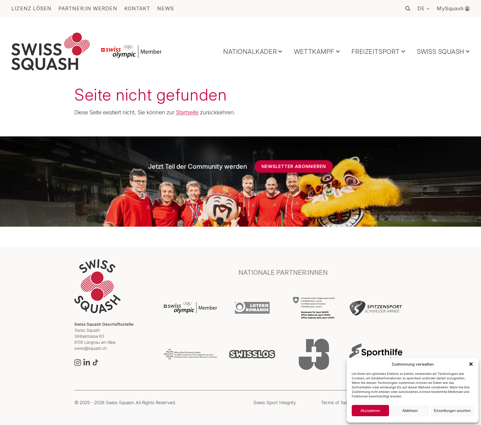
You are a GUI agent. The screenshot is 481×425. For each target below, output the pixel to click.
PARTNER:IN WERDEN (87, 8)
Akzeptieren (370, 410)
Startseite (187, 112)
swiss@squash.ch (90, 348)
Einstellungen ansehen (452, 410)
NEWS (165, 8)
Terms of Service (338, 402)
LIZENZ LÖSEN (31, 8)
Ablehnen (410, 410)
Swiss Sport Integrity (274, 402)
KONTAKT (137, 8)
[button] (470, 364)
